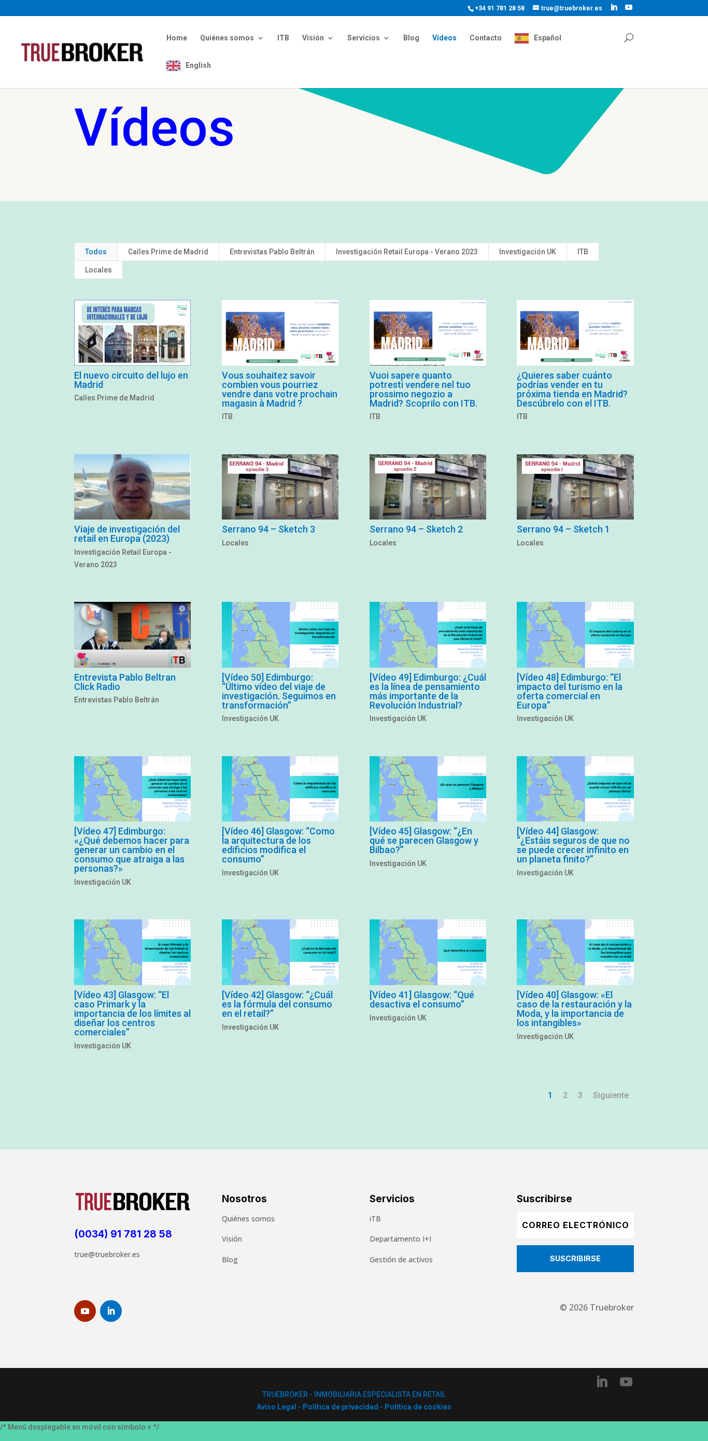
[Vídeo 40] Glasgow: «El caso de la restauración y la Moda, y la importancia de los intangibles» (574, 1008)
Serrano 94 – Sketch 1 (563, 529)
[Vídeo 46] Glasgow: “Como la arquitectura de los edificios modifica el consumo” (278, 845)
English (198, 65)
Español (547, 38)
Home (176, 38)
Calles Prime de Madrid (168, 252)
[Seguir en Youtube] (85, 1311)
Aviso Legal (276, 1407)
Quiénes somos (227, 38)
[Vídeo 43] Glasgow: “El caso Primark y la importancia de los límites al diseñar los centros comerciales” (132, 1013)
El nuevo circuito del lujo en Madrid (131, 380)
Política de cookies (418, 1407)
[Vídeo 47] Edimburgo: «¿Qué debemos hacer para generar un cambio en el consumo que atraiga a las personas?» (131, 850)
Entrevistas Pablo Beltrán (272, 252)
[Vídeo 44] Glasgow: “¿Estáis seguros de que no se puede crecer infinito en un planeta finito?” (573, 845)
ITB (283, 38)
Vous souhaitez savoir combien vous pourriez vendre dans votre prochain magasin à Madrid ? (279, 389)
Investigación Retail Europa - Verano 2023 (407, 252)
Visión (313, 38)
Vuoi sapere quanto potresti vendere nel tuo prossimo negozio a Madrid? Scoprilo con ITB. (423, 389)
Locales (98, 270)
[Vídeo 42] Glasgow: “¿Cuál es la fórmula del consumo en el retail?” (277, 1004)
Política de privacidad (340, 1407)
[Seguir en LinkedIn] (111, 1311)
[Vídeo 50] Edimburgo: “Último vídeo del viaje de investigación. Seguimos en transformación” (279, 691)
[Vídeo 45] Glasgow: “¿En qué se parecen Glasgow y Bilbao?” (424, 840)
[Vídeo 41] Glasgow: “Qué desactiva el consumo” (422, 999)
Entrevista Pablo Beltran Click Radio (125, 682)
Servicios (363, 38)
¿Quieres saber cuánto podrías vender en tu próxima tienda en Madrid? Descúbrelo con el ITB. (572, 389)
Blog (411, 38)
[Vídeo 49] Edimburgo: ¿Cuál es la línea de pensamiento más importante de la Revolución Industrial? (428, 691)
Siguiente (611, 1095)
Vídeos (444, 38)
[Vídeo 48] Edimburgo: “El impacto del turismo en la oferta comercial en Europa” (569, 691)
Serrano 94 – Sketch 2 (416, 529)
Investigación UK (527, 252)
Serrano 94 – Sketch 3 (268, 529)
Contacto (486, 38)
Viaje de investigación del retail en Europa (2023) (127, 534)
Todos (96, 252)
